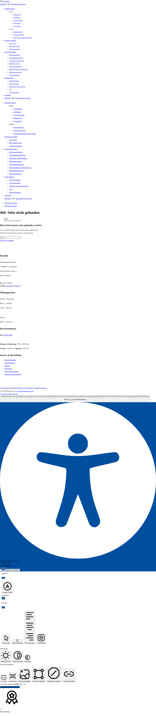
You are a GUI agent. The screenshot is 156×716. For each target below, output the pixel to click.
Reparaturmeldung (15, 152)
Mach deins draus (15, 143)
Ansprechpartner (15, 192)
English (14, 206)
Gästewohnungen (15, 174)
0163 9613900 (7, 335)
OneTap (12, 565)
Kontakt (7, 366)
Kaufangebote (19, 127)
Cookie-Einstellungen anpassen (25, 391)
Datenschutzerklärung (12, 371)
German (14, 203)
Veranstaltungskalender (17, 155)
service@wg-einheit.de (13, 286)
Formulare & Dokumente (18, 158)
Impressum (8, 369)
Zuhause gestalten (11, 137)
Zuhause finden (10, 103)
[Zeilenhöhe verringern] (3, 607)
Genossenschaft (14, 183)
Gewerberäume (19, 115)
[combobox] (75, 398)
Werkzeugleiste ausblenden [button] (10, 570)
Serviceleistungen (11, 149)
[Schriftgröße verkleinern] (3, 578)
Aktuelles (8, 195)
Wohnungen (18, 109)
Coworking (18, 121)
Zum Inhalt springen (7, 684)
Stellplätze (17, 112)
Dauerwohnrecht (20, 130)
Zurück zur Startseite (7, 240)
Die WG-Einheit (15, 180)
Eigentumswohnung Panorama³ (25, 134)
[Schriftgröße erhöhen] (3, 568)
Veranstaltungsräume (16, 164)
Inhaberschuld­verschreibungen (20, 168)
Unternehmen (9, 177)
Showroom (13, 140)
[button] (151, 399)
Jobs (10, 189)
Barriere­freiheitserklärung (13, 374)
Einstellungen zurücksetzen (10, 687)
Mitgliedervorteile (15, 161)
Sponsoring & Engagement (18, 186)
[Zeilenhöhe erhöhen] (3, 598)
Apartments (18, 118)
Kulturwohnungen (15, 146)
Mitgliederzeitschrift (16, 171)
